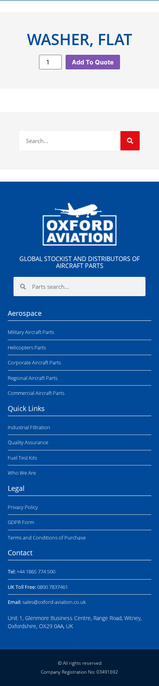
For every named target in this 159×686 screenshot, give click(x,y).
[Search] (130, 140)
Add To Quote (93, 62)
